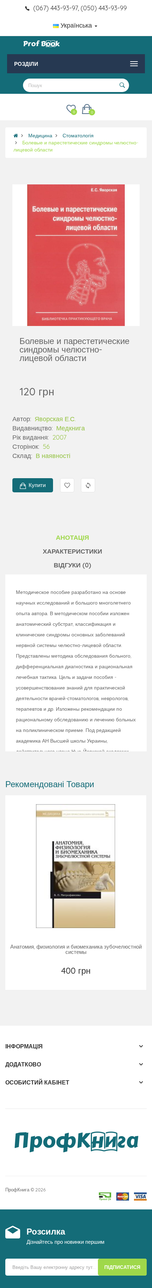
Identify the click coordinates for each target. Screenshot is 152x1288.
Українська (76, 25)
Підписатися (122, 1267)
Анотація (72, 537)
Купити (37, 485)
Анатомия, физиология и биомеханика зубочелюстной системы (76, 949)
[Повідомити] (76, 980)
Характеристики (72, 551)
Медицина (40, 135)
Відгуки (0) (72, 565)
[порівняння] (92, 980)
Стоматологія (78, 135)
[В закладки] (60, 980)
